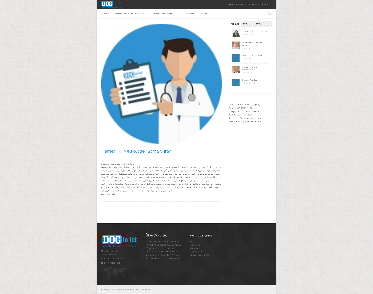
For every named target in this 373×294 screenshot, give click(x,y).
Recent (246, 24)
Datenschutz (196, 251)
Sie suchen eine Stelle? (163, 14)
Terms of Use (132, 289)
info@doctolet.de (238, 4)
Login (266, 4)
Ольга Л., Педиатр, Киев (252, 55)
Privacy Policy (145, 289)
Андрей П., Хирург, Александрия (250, 68)
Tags (258, 24)
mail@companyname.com (248, 118)
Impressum (195, 244)
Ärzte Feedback (187, 14)
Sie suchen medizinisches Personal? (131, 14)
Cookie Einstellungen (199, 255)
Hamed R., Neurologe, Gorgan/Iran (136, 151)
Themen (194, 248)
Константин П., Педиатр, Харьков (252, 44)
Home (106, 14)
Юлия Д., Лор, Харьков (251, 80)
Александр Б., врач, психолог (254, 31)
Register (255, 4)
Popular (235, 24)
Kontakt (205, 14)
